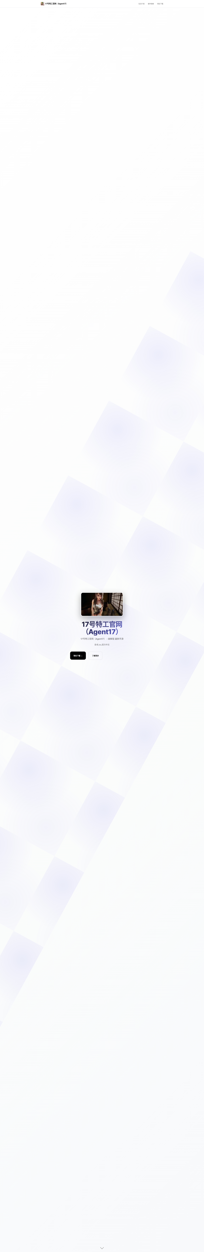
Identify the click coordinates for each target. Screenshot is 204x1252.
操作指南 (151, 4)
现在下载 (160, 4)
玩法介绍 (141, 4)
